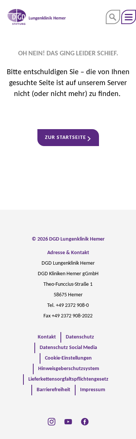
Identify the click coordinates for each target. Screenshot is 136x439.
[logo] (37, 17)
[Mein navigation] (128, 17)
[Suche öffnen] (113, 17)
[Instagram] (51, 421)
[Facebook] (85, 421)
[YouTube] (68, 421)
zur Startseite (65, 137)
